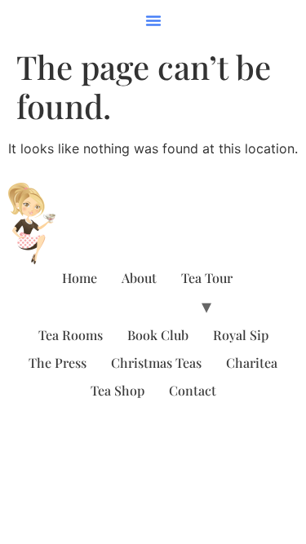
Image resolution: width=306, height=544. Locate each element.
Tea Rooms (70, 334)
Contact (192, 390)
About (139, 277)
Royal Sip (240, 334)
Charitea (251, 362)
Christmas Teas (156, 362)
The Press (57, 362)
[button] (153, 20)
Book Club (157, 334)
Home (79, 277)
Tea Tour (207, 277)
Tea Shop (117, 390)
